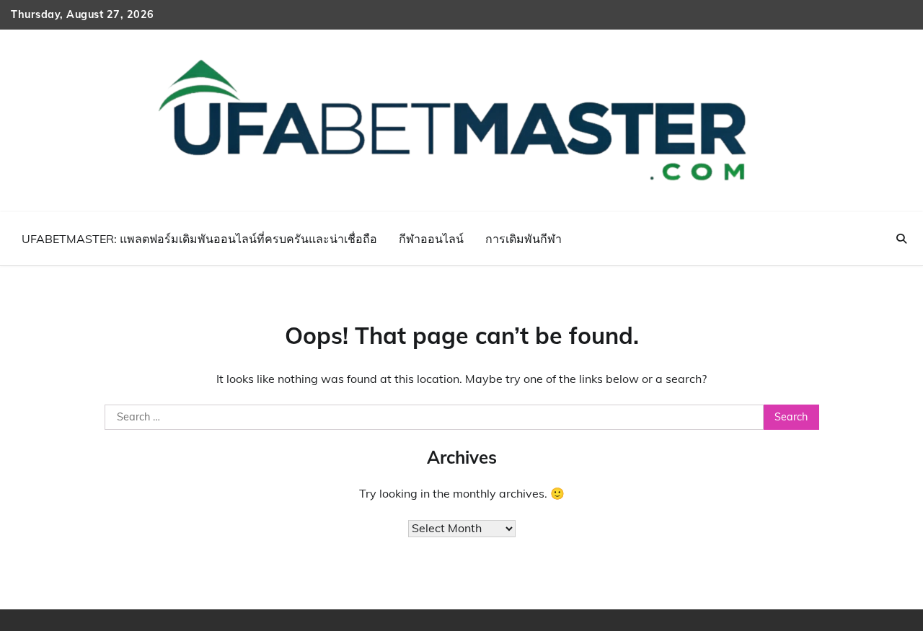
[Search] (901, 239)
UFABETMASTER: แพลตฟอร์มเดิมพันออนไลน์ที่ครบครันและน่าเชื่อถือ (199, 238)
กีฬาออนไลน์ (431, 238)
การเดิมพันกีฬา (523, 238)
